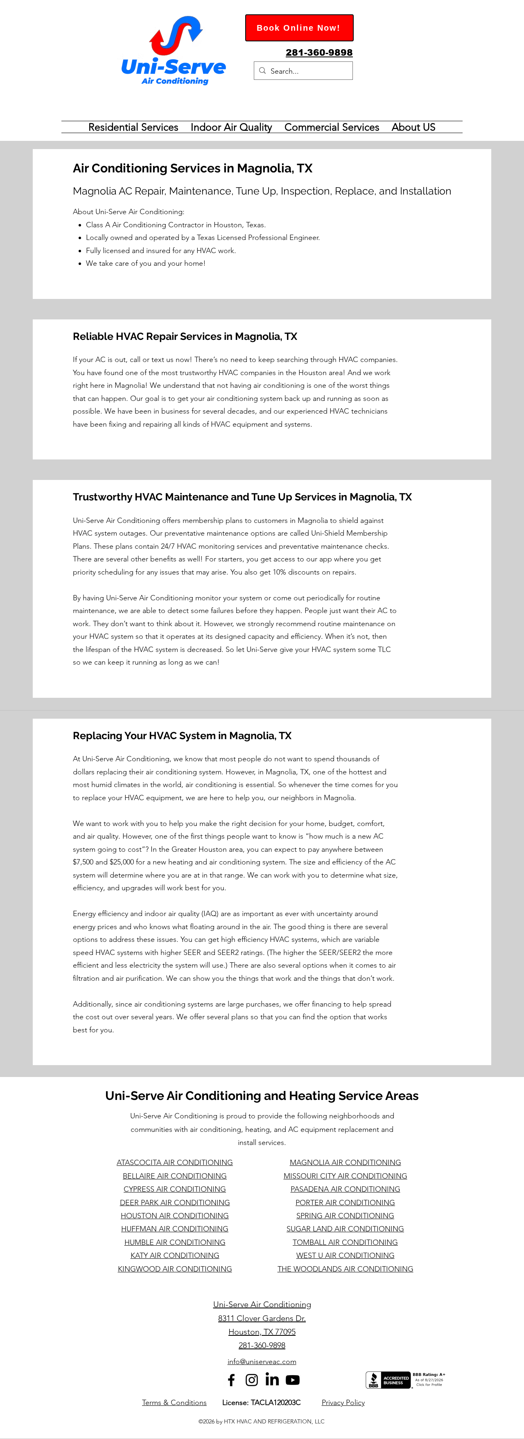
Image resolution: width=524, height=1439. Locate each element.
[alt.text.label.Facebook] (231, 1380)
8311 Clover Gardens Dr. (262, 1318)
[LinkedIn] (272, 1380)
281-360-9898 (262, 1345)
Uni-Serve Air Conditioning (262, 1304)
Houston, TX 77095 (262, 1332)
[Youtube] (293, 1380)
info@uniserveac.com (262, 1361)
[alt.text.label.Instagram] (252, 1380)
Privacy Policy (343, 1402)
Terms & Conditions (174, 1402)
